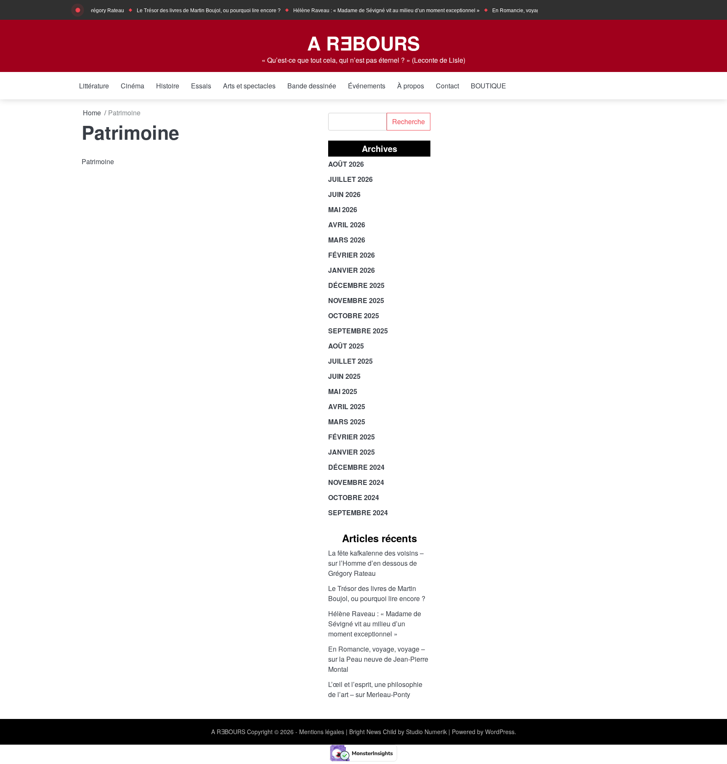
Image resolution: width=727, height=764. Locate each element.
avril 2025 (346, 406)
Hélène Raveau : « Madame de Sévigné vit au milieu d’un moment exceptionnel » (377, 10)
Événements (366, 86)
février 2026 (351, 255)
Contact (447, 86)
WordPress (500, 731)
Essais (201, 86)
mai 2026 (342, 209)
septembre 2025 (358, 330)
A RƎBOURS (363, 42)
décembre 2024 (356, 467)
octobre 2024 (353, 497)
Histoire (167, 86)
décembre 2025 (356, 285)
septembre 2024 (358, 512)
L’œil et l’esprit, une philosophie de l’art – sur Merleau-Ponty (375, 689)
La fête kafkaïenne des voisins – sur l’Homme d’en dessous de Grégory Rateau (376, 563)
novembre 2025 (356, 300)
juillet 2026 (350, 179)
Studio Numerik (426, 731)
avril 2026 (346, 224)
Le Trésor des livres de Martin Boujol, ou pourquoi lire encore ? (199, 10)
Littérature (94, 86)
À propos (410, 86)
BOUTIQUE (488, 86)
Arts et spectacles (249, 86)
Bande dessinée (311, 86)
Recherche (408, 121)
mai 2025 (342, 391)
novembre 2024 (356, 482)
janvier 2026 (351, 270)
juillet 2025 (350, 361)
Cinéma (132, 86)
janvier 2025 (351, 452)
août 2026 (346, 164)
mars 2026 (346, 240)
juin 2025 (344, 376)
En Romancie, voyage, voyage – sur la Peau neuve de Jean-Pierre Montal (378, 659)
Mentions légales (321, 731)
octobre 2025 (353, 315)
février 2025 (351, 437)
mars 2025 (346, 421)
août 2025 (346, 346)
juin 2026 (344, 194)
